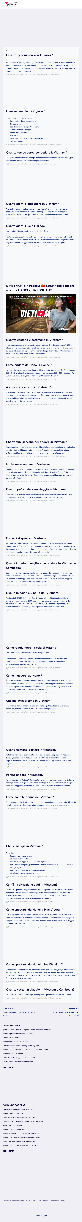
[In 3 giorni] (11, 4)
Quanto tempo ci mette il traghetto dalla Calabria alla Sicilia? (27, 1030)
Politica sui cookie (33, 1201)
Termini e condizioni (51, 1201)
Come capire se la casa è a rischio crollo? (19, 1141)
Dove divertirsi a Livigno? (13, 1125)
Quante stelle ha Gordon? (13, 1113)
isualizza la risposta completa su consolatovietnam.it (46, 218)
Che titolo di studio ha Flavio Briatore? (18, 1109)
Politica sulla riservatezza (14, 1201)
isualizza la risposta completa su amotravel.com (44, 246)
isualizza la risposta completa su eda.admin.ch (44, 404)
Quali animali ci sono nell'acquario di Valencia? (21, 1133)
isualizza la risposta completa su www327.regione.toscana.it (48, 456)
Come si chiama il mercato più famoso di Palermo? (23, 1121)
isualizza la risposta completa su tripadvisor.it (43, 808)
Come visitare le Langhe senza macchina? (19, 1117)
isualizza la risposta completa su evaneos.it (43, 481)
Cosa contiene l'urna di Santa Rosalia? (18, 1061)
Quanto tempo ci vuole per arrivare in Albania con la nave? (25, 1049)
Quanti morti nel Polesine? (13, 1053)
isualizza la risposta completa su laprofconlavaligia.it (45, 144)
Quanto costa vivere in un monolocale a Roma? (21, 1137)
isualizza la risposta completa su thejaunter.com (44, 74)
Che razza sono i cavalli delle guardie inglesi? (21, 1046)
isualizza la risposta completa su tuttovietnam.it (44, 164)
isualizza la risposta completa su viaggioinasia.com (45, 927)
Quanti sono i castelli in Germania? (16, 1042)
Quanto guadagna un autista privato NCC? (19, 1145)
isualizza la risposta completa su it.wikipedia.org (44, 877)
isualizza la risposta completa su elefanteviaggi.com (45, 998)
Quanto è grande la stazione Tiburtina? (18, 1034)
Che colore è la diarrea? (12, 1038)
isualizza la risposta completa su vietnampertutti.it (45, 357)
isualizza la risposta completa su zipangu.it (42, 500)
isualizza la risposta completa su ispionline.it (43, 902)
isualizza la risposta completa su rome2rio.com (44, 379)
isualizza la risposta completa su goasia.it (42, 712)
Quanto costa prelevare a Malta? (15, 1129)
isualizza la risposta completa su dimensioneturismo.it (46, 585)
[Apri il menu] (77, 4)
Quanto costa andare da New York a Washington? (65, 1012)
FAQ (7, 51)
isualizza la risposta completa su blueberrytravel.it (44, 610)
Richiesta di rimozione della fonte (18, 74)
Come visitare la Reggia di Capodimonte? (19, 1057)
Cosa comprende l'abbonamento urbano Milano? (19, 1012)
